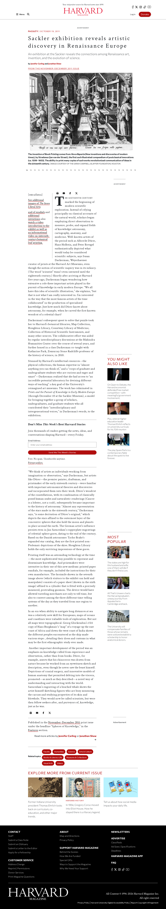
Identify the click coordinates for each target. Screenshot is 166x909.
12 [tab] (71, 170)
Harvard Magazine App (127, 856)
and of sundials (36, 212)
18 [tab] (95, 170)
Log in (132, 14)
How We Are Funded (70, 856)
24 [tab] (119, 170)
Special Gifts (66, 860)
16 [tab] (87, 170)
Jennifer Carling (37, 63)
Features (33, 730)
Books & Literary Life (53, 757)
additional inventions (34, 217)
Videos (60, 763)
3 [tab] (35, 170)
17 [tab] (91, 170)
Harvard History (75, 801)
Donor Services (16, 872)
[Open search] (28, 14)
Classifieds (116, 842)
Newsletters (120, 831)
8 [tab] (55, 170)
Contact (14, 831)
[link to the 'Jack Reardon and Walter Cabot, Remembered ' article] (119, 409)
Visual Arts (48, 763)
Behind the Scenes (69, 852)
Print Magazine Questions (21, 876)
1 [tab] (27, 170)
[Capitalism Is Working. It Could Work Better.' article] (119, 375)
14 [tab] (79, 170)
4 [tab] (39, 170)
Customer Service (21, 860)
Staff (10, 836)
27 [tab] (131, 170)
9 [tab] (59, 170)
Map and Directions (69, 836)
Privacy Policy (67, 840)
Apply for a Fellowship (19, 852)
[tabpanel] (81, 119)
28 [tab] (135, 170)
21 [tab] (107, 170)
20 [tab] (103, 170)
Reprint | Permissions (19, 868)
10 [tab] (63, 170)
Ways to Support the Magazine (75, 864)
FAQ (113, 862)
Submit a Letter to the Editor (22, 848)
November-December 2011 (56, 68)
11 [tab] (67, 170)
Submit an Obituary (18, 844)
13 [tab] (75, 170)
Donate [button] (145, 14)
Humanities (59, 751)
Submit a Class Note (18, 840)
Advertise (118, 838)
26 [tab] (127, 170)
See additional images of (39, 203)
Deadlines (116, 850)
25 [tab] (123, 170)
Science (71, 751)
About (64, 831)
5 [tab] (43, 170)
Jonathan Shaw (54, 63)
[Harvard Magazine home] (83, 12)
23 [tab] (115, 170)
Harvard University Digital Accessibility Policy (110, 902)
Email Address (34, 440)
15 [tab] (83, 170)
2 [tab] (31, 170)
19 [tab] (99, 170)
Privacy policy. (35, 462)
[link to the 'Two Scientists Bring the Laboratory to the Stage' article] (119, 441)
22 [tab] (111, 170)
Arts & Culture (85, 751)
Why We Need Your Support (74, 868)
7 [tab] (51, 170)
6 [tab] (47, 170)
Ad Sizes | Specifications (123, 846)
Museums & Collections (76, 757)
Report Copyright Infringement (144, 902)
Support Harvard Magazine (79, 847)
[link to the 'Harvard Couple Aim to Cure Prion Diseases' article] (119, 553)
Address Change (16, 864)
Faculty (33, 31)
